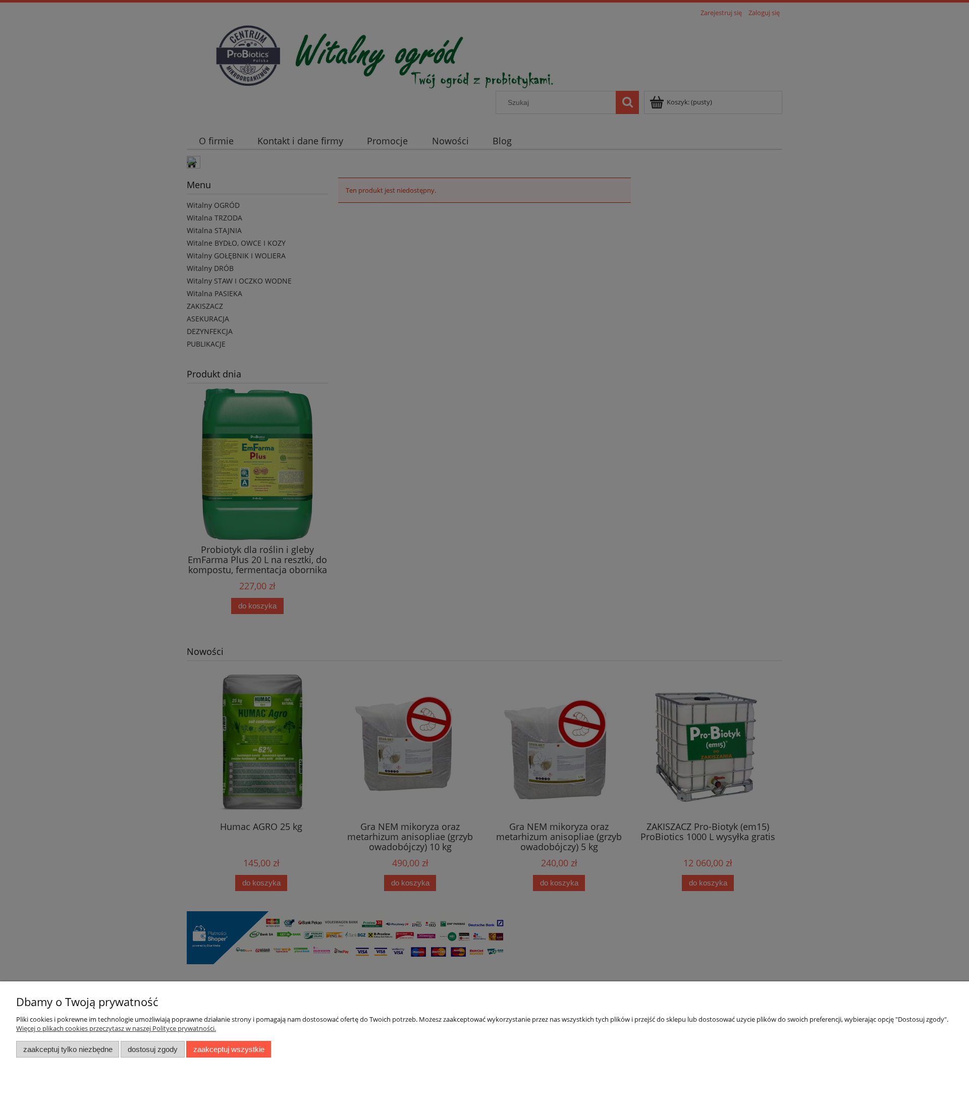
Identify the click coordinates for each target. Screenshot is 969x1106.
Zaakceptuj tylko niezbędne (68, 1049)
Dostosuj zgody (153, 1049)
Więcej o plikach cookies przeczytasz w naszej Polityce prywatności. (116, 1028)
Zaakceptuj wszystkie (228, 1049)
